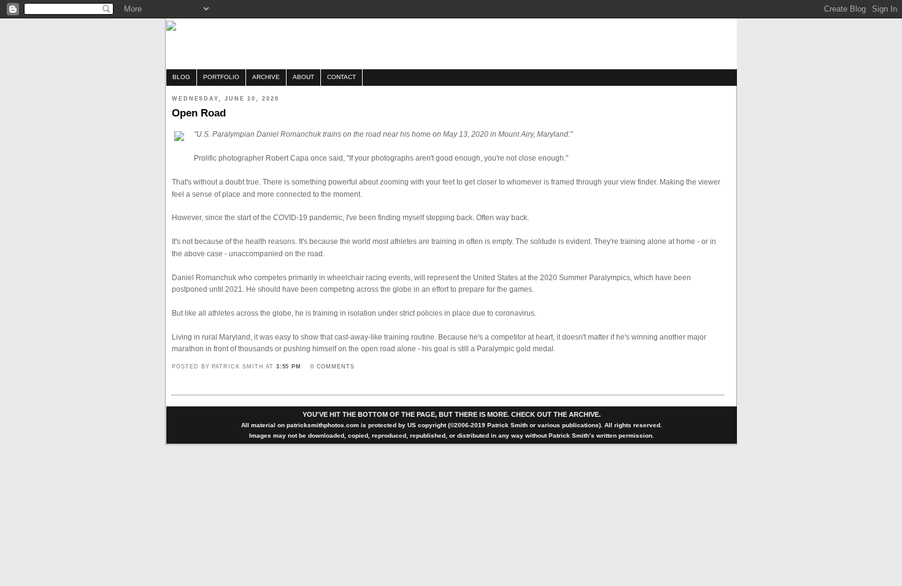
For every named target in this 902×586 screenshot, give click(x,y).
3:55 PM (289, 366)
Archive (266, 77)
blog (181, 77)
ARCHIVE (584, 414)
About (303, 77)
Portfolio (221, 77)
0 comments (332, 366)
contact (341, 77)
